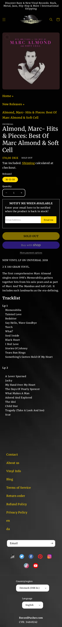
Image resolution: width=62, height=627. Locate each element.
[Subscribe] (51, 543)
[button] (3, 19)
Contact (12, 454)
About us (12, 463)
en (8, 520)
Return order (15, 496)
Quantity (7, 186)
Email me (48, 220)
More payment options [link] (31, 252)
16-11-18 (10, 179)
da (8, 529)
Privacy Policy (16, 512)
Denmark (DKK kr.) (30, 588)
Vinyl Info (13, 471)
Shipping (28, 163)
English (30, 605)
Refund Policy (16, 504)
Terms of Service (18, 487)
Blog (9, 479)
